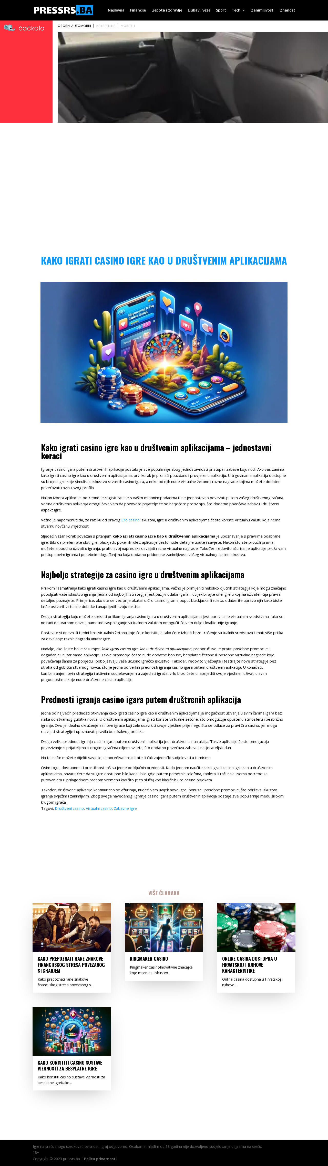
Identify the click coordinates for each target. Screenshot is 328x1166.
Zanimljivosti (262, 10)
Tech (236, 10)
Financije (138, 10)
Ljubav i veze (199, 10)
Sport (221, 10)
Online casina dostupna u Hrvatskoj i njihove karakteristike (249, 964)
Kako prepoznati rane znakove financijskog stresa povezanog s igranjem (71, 964)
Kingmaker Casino (149, 958)
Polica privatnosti (100, 1158)
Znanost (287, 10)
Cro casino (130, 519)
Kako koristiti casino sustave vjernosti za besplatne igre (70, 1065)
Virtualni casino (99, 808)
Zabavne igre (125, 808)
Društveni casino (69, 808)
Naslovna (116, 10)
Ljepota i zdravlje (166, 10)
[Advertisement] (164, 163)
